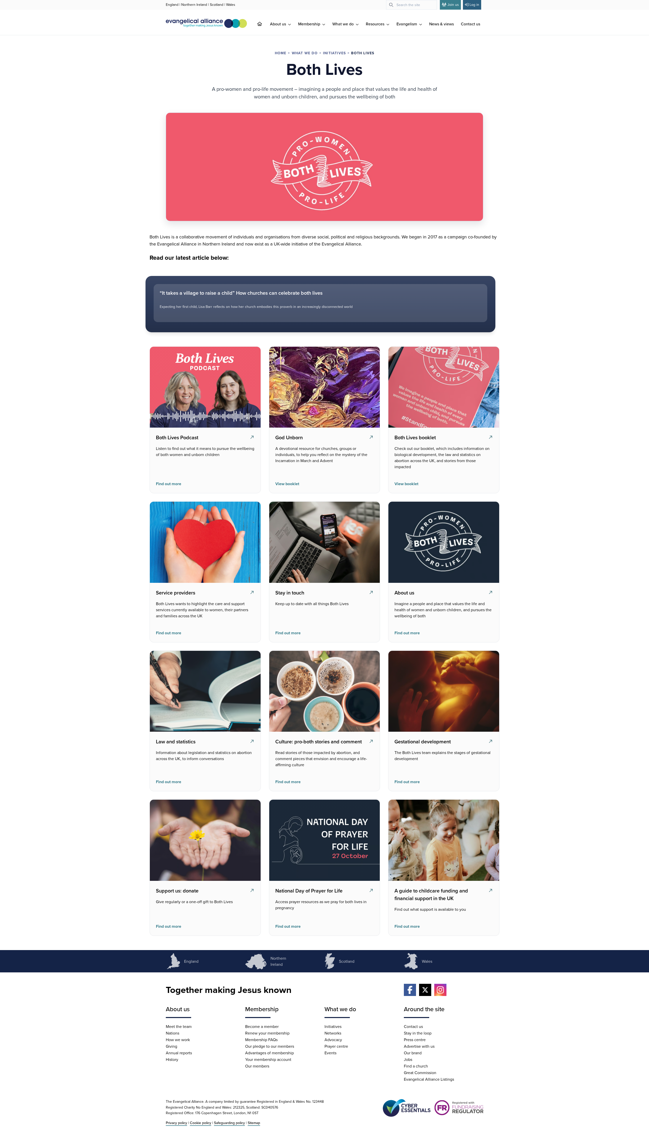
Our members (257, 1066)
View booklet (287, 484)
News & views (441, 24)
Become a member (262, 1026)
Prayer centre (336, 1046)
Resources (375, 24)
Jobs (408, 1059)
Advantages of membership (269, 1053)
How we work (178, 1039)
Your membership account (268, 1059)
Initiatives (334, 53)
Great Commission (420, 1072)
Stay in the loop (417, 1033)
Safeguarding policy (229, 1122)
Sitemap (254, 1122)
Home (280, 53)
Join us (453, 4)
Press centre (415, 1039)
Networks (332, 1033)
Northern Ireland (194, 4)
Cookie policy (200, 1122)
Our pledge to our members (269, 1046)
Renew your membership (267, 1033)
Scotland (216, 4)
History (172, 1059)
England (172, 4)
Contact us (470, 24)
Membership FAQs (261, 1039)
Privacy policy (176, 1122)
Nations (172, 1033)
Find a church (416, 1066)
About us (278, 24)
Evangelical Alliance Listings (429, 1079)
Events (330, 1053)
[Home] (263, 24)
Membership (309, 24)
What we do (343, 24)
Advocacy (333, 1039)
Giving (171, 1046)
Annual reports (179, 1053)
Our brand (413, 1053)
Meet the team (179, 1026)
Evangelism (407, 24)
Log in (474, 4)
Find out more (168, 484)
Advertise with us (419, 1046)
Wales (230, 4)
